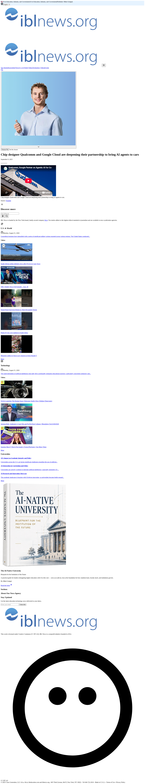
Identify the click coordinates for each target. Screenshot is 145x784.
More (2, 359)
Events (47, 68)
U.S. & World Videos (26, 68)
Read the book (5, 585)
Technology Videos (39, 68)
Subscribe (23, 604)
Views (17, 68)
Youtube (8, 201)
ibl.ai (46, 220)
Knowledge (11, 68)
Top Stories (4, 68)
